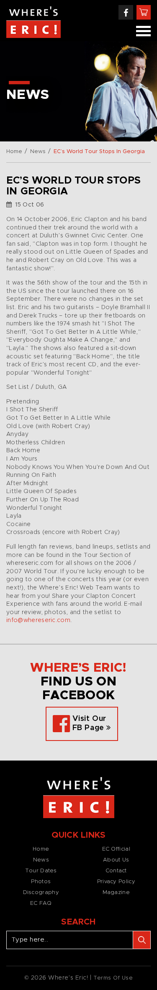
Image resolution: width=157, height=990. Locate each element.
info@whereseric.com (38, 620)
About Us (116, 860)
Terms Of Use (113, 978)
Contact (116, 871)
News (38, 151)
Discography (41, 892)
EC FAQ (41, 903)
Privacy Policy (116, 881)
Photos (41, 881)
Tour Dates (41, 871)
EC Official (116, 849)
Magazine (116, 892)
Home (14, 151)
